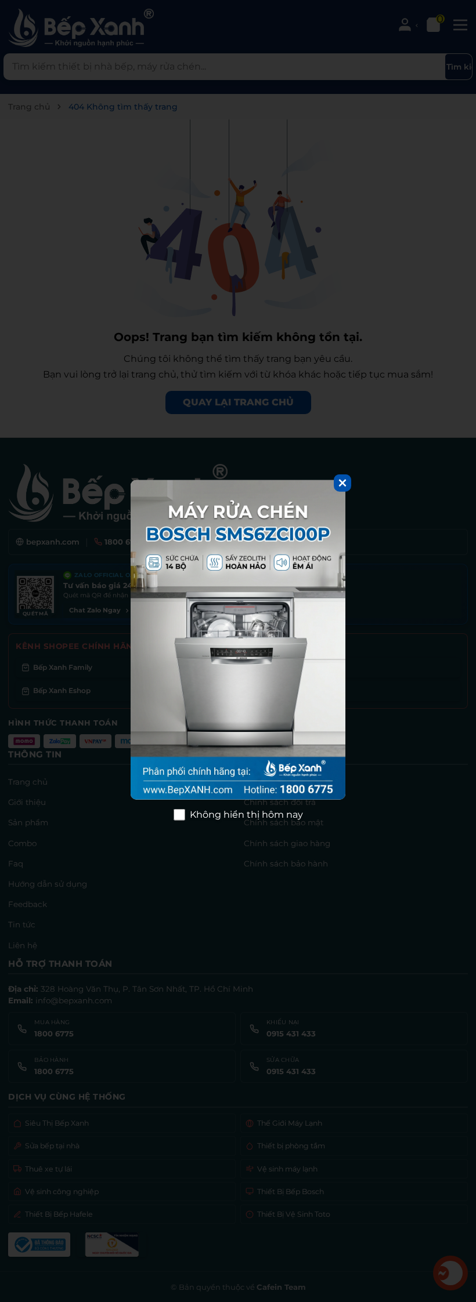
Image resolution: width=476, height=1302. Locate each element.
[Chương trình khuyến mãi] (238, 640)
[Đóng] (342, 482)
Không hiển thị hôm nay (246, 814)
